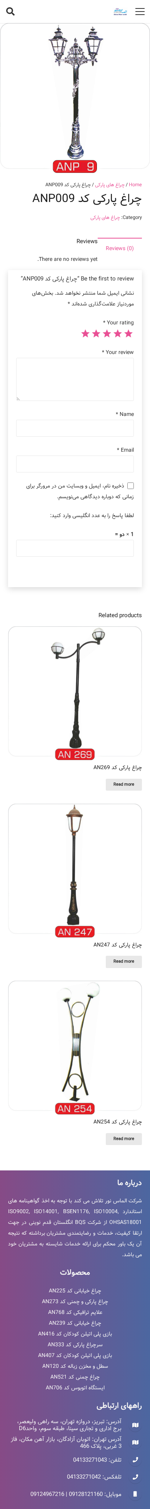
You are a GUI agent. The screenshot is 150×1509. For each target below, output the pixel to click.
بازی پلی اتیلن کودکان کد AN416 (75, 1334)
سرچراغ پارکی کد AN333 (75, 1344)
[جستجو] (10, 11)
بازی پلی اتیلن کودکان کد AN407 (75, 1355)
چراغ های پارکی (110, 185)
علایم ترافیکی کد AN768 (75, 1312)
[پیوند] (120, 11)
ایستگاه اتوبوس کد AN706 (75, 1388)
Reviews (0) (120, 248)
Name (125, 414)
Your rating (118, 323)
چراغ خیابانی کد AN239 (75, 1323)
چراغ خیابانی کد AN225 (75, 1291)
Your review (118, 352)
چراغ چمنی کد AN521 (75, 1377)
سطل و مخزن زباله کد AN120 (75, 1366)
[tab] (120, 248)
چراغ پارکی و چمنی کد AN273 (75, 1301)
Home (135, 185)
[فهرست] (140, 11)
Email (125, 450)
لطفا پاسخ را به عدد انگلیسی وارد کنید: (92, 515)
